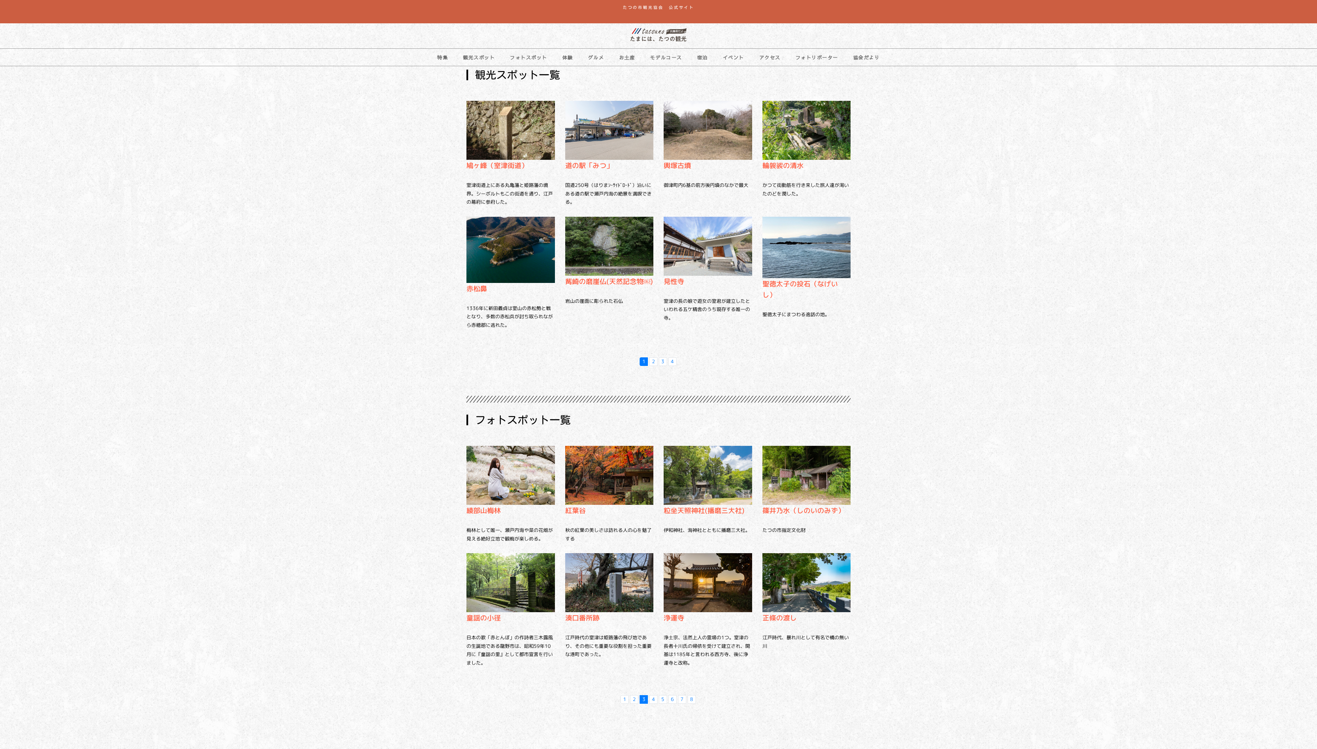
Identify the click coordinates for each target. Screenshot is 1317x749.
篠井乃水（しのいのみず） (803, 510)
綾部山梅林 (483, 510)
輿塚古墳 (677, 165)
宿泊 (702, 57)
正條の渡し (779, 617)
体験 (567, 57)
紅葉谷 (575, 510)
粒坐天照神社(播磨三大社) (704, 510)
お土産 (627, 57)
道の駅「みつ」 (589, 165)
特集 (442, 57)
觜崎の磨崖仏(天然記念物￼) (609, 281)
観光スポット (479, 57)
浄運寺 (674, 617)
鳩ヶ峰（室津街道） (497, 165)
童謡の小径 (483, 617)
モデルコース (666, 57)
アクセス (770, 57)
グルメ (596, 57)
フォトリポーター (817, 57)
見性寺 (674, 281)
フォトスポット (528, 57)
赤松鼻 (476, 288)
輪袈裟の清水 (783, 165)
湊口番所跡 (582, 617)
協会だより (866, 57)
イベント (733, 57)
